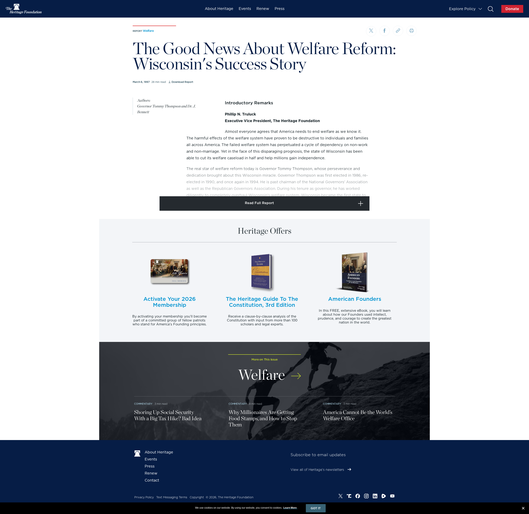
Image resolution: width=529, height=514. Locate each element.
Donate (512, 9)
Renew (262, 8)
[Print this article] (411, 31)
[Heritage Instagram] (366, 497)
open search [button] (490, 9)
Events (245, 8)
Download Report (182, 81)
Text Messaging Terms (171, 497)
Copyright (197, 497)
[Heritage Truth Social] (349, 497)
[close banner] (523, 509)
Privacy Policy (144, 497)
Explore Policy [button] (462, 9)
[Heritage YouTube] (392, 497)
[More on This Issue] (296, 373)
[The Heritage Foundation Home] (24, 9)
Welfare (148, 30)
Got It (316, 508)
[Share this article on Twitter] (371, 31)
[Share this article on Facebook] (384, 31)
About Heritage (219, 8)
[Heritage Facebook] (357, 497)
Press (280, 8)
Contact (152, 480)
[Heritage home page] (137, 453)
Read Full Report (259, 203)
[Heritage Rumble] (383, 497)
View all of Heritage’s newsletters (317, 470)
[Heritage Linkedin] (375, 497)
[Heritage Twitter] (340, 497)
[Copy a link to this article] (398, 31)
